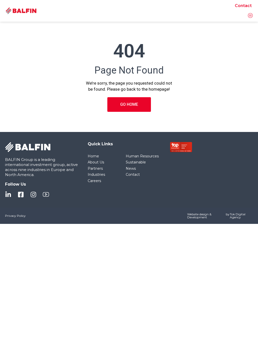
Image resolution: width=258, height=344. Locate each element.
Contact (243, 5)
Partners (95, 168)
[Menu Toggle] (250, 15)
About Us (96, 162)
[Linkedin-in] (8, 194)
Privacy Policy (15, 216)
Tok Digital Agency (237, 215)
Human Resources (142, 156)
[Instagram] (33, 194)
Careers (94, 181)
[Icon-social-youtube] (46, 194)
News (131, 168)
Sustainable (136, 162)
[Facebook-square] (21, 194)
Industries (96, 174)
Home (93, 156)
